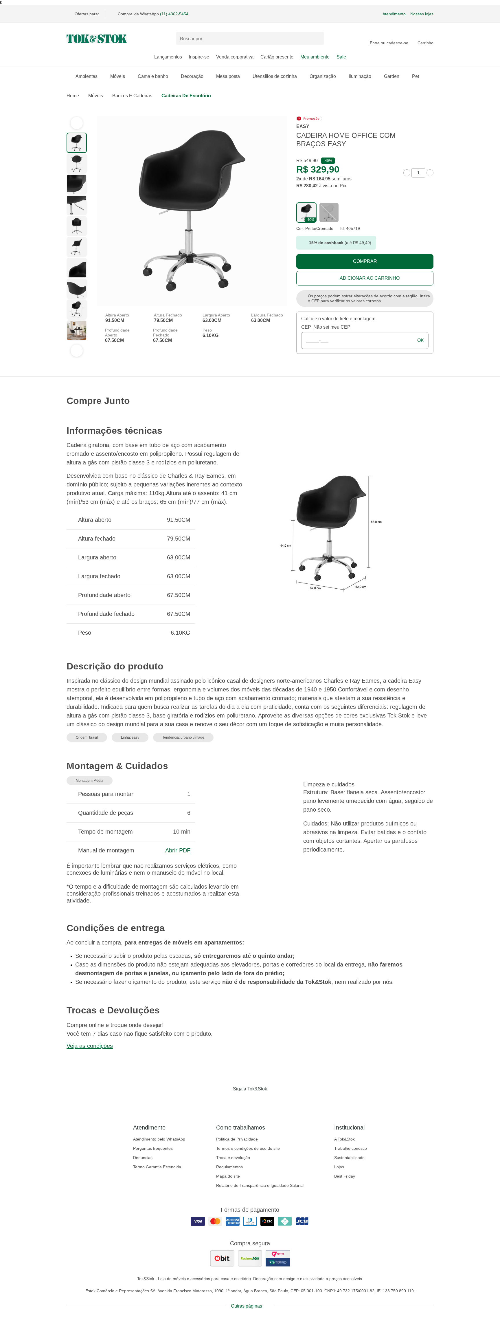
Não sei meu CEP (331, 327)
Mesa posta (228, 76)
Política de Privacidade (237, 1139)
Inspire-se (199, 56)
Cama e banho (153, 76)
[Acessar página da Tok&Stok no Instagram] (242, 1100)
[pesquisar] (316, 38)
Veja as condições (90, 1046)
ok (420, 340)
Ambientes (87, 76)
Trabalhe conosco (350, 1148)
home (73, 95)
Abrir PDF (177, 850)
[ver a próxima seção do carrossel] (77, 351)
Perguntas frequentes (153, 1148)
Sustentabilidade (349, 1157)
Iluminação (360, 76)
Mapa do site (228, 1176)
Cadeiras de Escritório (186, 95)
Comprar (365, 261)
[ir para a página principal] (97, 38)
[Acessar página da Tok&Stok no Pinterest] (258, 1100)
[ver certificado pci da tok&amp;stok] (278, 1258)
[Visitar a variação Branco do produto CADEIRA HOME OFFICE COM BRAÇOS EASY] (329, 212)
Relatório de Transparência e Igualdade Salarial (260, 1185)
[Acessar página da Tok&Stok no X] (274, 1100)
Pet (415, 76)
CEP (306, 327)
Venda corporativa (234, 56)
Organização (323, 76)
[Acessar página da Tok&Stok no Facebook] (225, 1100)
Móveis (117, 76)
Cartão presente (276, 56)
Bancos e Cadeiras (132, 95)
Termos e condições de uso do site (248, 1148)
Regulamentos (229, 1167)
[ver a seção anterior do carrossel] (77, 123)
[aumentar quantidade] (430, 172)
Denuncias (142, 1157)
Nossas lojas (421, 14)
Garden (391, 76)
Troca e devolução (233, 1157)
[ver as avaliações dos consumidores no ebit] (222, 1258)
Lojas (339, 1167)
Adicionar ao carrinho (370, 278)
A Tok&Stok (344, 1139)
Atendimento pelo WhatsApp (159, 1139)
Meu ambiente (315, 56)
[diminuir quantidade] (406, 172)
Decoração (192, 76)
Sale (341, 56)
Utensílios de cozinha (275, 76)
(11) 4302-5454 (174, 14)
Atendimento (394, 14)
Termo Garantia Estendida (157, 1167)
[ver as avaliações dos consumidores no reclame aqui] (250, 1258)
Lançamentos (168, 56)
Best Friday (344, 1176)
